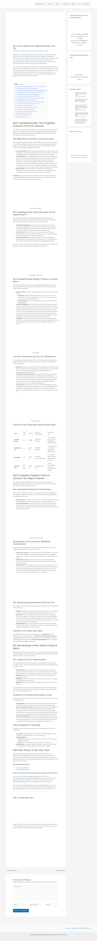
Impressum (68, 928)
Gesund (57, 4)
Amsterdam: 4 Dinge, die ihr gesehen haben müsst (81, 99)
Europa (29, 50)
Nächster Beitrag (60, 870)
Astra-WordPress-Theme (60, 934)
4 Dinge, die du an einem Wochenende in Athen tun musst (81, 94)
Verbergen (21, 84)
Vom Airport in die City (37, 50)
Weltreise (73, 4)
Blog (26, 50)
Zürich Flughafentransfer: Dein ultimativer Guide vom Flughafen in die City (81, 121)
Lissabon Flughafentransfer (23, 769)
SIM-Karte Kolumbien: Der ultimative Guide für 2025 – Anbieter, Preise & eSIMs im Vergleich (81, 106)
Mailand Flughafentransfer (22, 767)
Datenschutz (75, 928)
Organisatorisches (40, 4)
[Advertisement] (35, 846)
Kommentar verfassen (18, 50)
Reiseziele (86, 4)
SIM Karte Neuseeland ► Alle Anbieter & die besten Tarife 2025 (82, 114)
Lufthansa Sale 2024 (45, 781)
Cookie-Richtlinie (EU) (85, 928)
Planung (50, 4)
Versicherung (66, 4)
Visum (79, 4)
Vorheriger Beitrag (11, 870)
